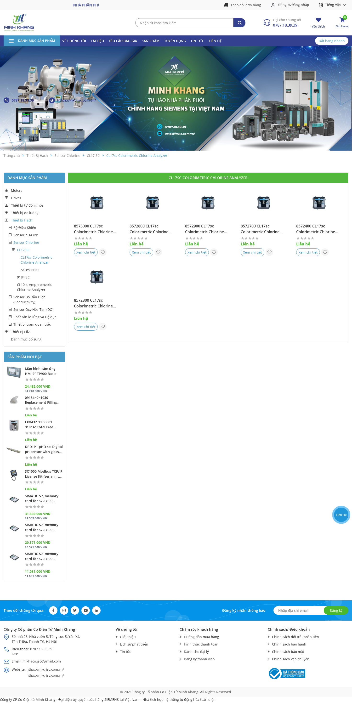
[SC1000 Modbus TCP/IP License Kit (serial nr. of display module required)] (14, 475)
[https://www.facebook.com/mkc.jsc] (340, 496)
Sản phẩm (150, 41)
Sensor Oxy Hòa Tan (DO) (33, 309)
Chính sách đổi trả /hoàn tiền (295, 636)
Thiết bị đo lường (25, 212)
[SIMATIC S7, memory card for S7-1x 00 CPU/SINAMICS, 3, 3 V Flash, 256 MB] (14, 557)
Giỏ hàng (342, 22)
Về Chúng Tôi (74, 41)
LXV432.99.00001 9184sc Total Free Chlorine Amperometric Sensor (43, 425)
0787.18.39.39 (285, 25)
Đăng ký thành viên (199, 659)
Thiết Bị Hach (21, 220)
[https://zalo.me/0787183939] (340, 484)
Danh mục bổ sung (26, 339)
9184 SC (23, 277)
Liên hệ (215, 41)
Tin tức (197, 41)
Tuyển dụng (175, 41)
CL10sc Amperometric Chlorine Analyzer (34, 287)
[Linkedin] (96, 610)
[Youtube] (85, 610)
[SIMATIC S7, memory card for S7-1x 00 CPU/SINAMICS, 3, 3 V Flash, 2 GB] (14, 528)
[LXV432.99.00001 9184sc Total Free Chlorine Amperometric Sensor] (14, 425)
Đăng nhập (300, 5)
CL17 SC (23, 250)
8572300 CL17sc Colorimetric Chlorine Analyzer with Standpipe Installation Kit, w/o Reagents (96, 303)
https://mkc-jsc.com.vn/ (76, 100)
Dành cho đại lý (196, 651)
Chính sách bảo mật (288, 651)
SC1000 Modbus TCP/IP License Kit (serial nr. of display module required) (43, 474)
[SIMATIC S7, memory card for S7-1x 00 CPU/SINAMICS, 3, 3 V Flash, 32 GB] (14, 499)
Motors (16, 190)
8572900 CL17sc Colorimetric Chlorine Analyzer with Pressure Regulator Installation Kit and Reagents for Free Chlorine (207, 229)
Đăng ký (336, 610)
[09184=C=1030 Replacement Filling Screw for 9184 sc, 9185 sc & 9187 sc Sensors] (14, 401)
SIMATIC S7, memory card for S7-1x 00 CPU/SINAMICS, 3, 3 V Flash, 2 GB (42, 527)
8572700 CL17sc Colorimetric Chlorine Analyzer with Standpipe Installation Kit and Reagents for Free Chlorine (263, 229)
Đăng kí (284, 5)
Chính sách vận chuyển (290, 659)
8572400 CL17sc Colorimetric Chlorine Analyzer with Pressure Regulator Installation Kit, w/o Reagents (319, 229)
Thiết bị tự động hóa (27, 205)
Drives (16, 198)
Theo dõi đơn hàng (246, 5)
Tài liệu (97, 41)
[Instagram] (64, 610)
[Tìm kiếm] (239, 22)
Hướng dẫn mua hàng (201, 636)
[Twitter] (75, 610)
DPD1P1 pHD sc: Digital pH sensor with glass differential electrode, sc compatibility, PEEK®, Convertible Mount (44, 449)
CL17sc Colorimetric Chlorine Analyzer (36, 260)
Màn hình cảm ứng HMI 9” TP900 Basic (40, 371)
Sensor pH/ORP (25, 235)
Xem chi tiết (85, 252)
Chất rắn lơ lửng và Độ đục (34, 317)
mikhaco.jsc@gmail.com (42, 661)
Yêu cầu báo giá (123, 41)
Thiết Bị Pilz (20, 331)
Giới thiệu (128, 636)
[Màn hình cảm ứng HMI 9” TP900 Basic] (14, 372)
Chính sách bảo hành (289, 644)
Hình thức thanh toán (201, 644)
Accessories (30, 269)
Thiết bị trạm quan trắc (32, 324)
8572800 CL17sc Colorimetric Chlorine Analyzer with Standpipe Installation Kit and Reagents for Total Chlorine (152, 229)
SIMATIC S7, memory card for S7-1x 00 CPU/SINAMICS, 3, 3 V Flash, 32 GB (42, 499)
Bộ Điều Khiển (24, 227)
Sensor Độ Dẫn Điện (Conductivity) (29, 299)
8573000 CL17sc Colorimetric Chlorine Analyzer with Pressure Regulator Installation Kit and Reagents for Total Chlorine (96, 229)
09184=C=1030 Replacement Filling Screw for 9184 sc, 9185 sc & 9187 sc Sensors (44, 400)
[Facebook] (53, 610)
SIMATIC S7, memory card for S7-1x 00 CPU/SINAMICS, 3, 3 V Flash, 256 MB (42, 556)
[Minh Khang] (19, 22)
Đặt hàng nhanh (332, 41)
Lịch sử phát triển (134, 644)
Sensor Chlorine (26, 242)
